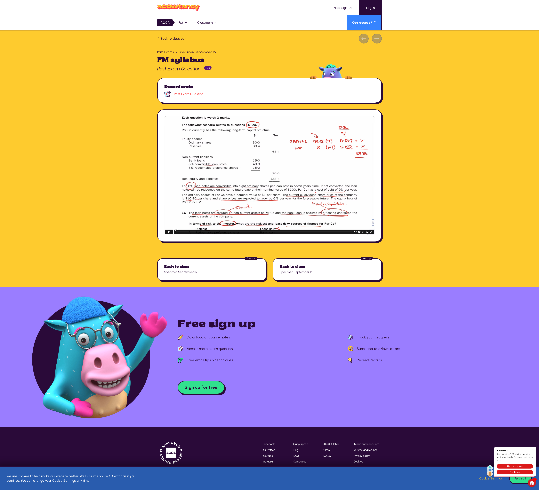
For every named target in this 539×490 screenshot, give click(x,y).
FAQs (296, 455)
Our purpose (300, 444)
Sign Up (343, 8)
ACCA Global (331, 444)
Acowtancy (178, 7)
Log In (370, 8)
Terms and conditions (366, 444)
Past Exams (165, 52)
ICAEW (327, 455)
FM (181, 23)
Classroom (205, 23)
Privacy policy (362, 455)
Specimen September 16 (197, 52)
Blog (295, 450)
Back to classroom (173, 39)
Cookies (358, 461)
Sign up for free (201, 387)
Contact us (299, 461)
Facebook (269, 444)
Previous (364, 38)
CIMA (326, 450)
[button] (532, 483)
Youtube (268, 455)
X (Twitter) (269, 450)
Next (377, 38)
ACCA (165, 23)
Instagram (269, 461)
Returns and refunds (365, 450)
